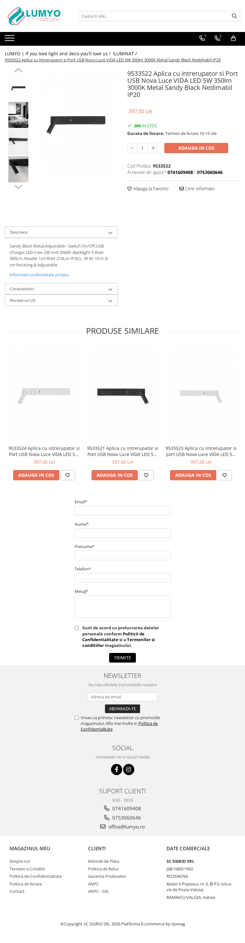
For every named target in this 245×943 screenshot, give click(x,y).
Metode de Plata (103, 861)
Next (18, 186)
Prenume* (84, 546)
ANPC (93, 884)
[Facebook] (116, 769)
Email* (81, 502)
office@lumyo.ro (126, 826)
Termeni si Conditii (27, 869)
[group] (76, 122)
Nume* (82, 524)
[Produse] (10, 40)
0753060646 (126, 817)
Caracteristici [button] (22, 289)
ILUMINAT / (125, 54)
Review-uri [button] (22, 300)
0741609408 (126, 808)
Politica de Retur (103, 869)
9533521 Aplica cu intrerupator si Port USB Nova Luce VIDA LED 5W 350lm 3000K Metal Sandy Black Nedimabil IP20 (122, 451)
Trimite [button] (122, 658)
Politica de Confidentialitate (36, 876)
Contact (17, 891)
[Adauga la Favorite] (67, 475)
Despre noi (20, 861)
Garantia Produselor (107, 876)
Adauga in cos (196, 148)
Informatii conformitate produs (39, 275)
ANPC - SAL (98, 891)
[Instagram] (128, 769)
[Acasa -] (37, 16)
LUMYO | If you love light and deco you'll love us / (58, 54)
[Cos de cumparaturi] (233, 38)
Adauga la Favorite (150, 188)
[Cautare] (234, 16)
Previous (18, 71)
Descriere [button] (18, 232)
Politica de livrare (26, 884)
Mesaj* (81, 591)
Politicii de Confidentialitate (113, 636)
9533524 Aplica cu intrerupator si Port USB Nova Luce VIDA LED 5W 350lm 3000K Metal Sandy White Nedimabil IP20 (44, 451)
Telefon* (83, 569)
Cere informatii (199, 188)
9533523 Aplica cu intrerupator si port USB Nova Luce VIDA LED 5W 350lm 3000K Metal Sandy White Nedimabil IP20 (201, 451)
